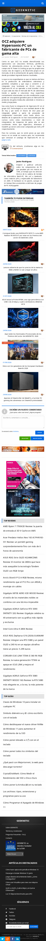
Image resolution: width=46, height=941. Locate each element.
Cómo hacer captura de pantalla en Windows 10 (22, 870)
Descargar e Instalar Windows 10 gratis (19, 873)
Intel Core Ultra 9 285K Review (17, 629)
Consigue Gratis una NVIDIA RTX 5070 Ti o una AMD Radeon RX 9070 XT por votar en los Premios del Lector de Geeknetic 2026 (23, 235)
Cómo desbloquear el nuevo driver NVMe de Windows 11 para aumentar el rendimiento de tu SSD (23, 729)
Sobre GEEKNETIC (12, 828)
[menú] (3, 3)
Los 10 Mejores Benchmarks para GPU (19, 894)
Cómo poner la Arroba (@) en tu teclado (22, 784)
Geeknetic (7, 36)
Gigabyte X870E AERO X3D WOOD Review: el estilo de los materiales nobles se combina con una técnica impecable (23, 597)
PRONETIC (36, 936)
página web (6, 140)
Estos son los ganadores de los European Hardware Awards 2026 (23, 367)
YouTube (12, 916)
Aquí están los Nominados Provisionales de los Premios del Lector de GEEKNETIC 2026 (23, 335)
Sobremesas (31, 155)
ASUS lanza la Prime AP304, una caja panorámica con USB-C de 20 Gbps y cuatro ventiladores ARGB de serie (23, 302)
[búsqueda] (42, 3)
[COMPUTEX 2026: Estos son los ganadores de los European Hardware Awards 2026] (23, 340)
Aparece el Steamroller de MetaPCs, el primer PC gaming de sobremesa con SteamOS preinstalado (23, 399)
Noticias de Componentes (29, 36)
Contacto (9, 838)
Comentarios (17, 148)
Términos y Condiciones (14, 831)
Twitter (11, 912)
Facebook (12, 909)
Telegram (12, 919)
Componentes (16, 36)
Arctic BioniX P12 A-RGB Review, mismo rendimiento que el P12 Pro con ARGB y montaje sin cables (22, 582)
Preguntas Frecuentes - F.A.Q (16, 835)
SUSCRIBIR (34, 927)
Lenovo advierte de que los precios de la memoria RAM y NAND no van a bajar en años (23, 268)
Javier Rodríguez (11, 57)
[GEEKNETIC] (23, 10)
